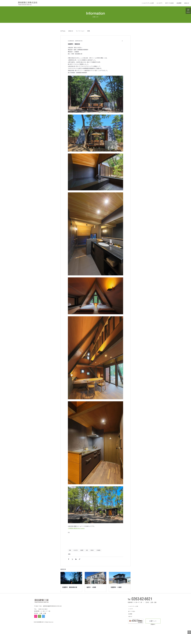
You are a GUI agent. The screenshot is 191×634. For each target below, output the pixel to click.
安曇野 (81, 550)
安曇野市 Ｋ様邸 (116, 587)
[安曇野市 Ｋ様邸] (119, 578)
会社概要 (130, 613)
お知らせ (70, 31)
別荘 (87, 550)
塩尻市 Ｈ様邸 (91, 587)
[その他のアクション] (122, 41)
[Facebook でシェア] (68, 559)
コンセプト (130, 608)
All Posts (62, 31)
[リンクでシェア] (79, 559)
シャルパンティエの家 (133, 606)
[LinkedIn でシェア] (76, 559)
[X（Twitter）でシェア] (72, 559)
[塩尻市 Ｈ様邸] (95, 578)
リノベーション (80, 31)
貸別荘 (92, 550)
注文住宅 (75, 550)
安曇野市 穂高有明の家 (69, 587)
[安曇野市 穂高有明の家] (71, 578)
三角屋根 (98, 550)
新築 (88, 31)
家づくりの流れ (131, 611)
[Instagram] (35, 616)
